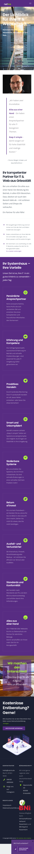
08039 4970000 (10, 780)
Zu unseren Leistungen (13, 251)
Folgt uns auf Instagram (10, 789)
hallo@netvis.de (9, 770)
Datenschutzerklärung (11, 808)
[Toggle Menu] (30, 3)
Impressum (7, 805)
